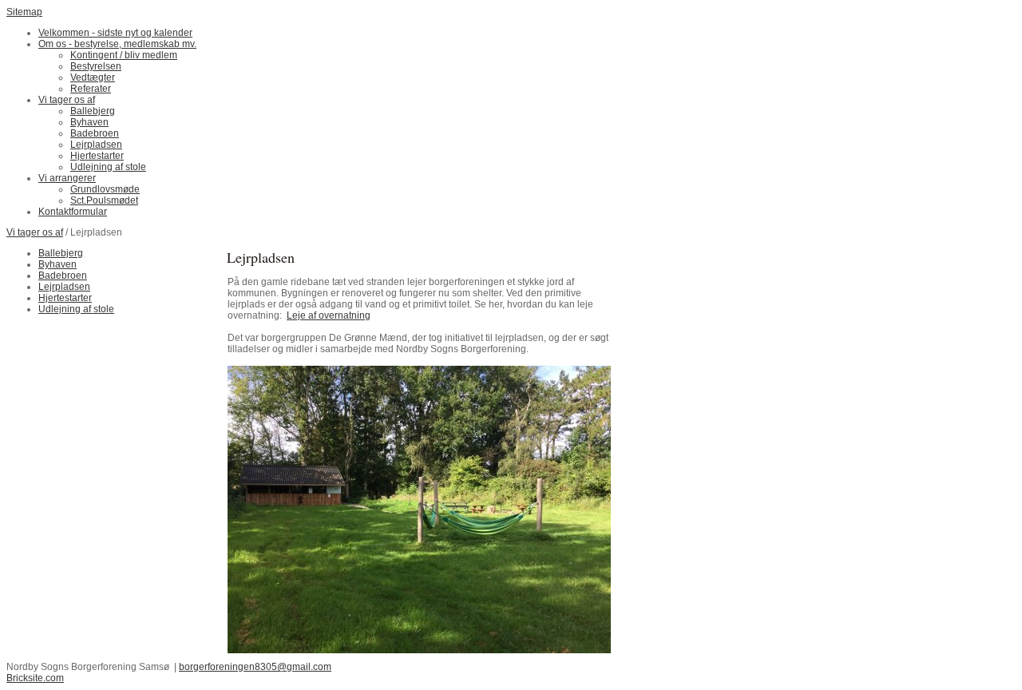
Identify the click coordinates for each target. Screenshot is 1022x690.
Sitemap (24, 12)
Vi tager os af (34, 232)
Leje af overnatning (328, 315)
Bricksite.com (35, 678)
